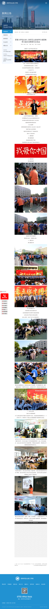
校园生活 (38, 584)
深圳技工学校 (8, 602)
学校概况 (9, 584)
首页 (19, 32)
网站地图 (45, 606)
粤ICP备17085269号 (27, 606)
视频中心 (26, 584)
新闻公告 (23, 32)
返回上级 (45, 32)
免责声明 (41, 606)
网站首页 (4, 584)
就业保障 (43, 584)
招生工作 (21, 584)
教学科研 (32, 584)
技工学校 (13, 602)
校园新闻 (27, 32)
